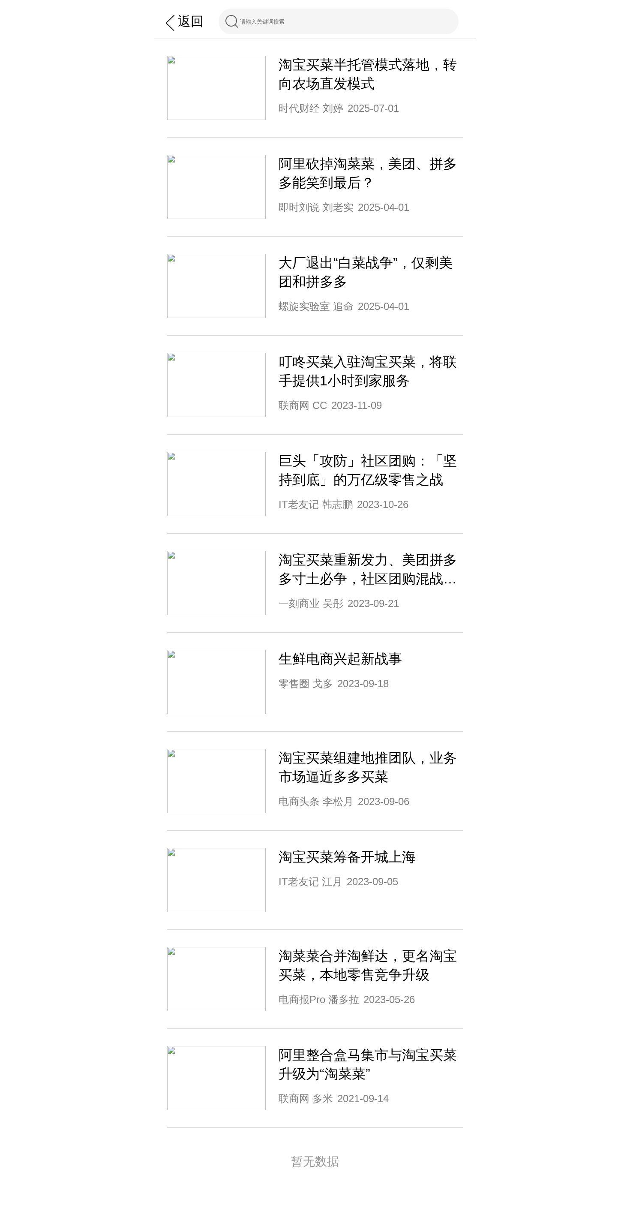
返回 (191, 21)
